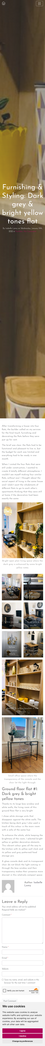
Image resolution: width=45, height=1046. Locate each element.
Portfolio (19, 231)
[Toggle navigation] (39, 3)
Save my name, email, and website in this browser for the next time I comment (21, 981)
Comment (7, 915)
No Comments (30, 231)
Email (5, 958)
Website (5, 969)
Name (5, 947)
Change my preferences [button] (22, 1041)
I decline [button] (22, 1036)
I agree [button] (22, 1031)
